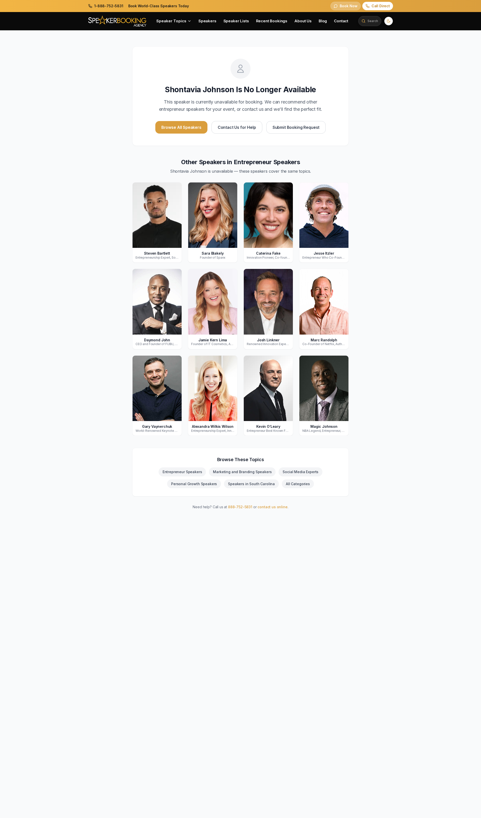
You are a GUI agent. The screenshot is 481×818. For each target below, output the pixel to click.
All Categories (298, 484)
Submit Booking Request (296, 127)
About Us (303, 21)
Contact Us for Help (237, 127)
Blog (323, 21)
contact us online (272, 507)
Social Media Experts (300, 472)
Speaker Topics (171, 21)
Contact (341, 21)
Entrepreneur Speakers (182, 472)
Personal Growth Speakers (194, 484)
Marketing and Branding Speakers (242, 472)
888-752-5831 (240, 507)
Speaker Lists (236, 21)
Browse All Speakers (181, 127)
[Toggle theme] (388, 21)
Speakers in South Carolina (251, 484)
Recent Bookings (272, 21)
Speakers (207, 21)
